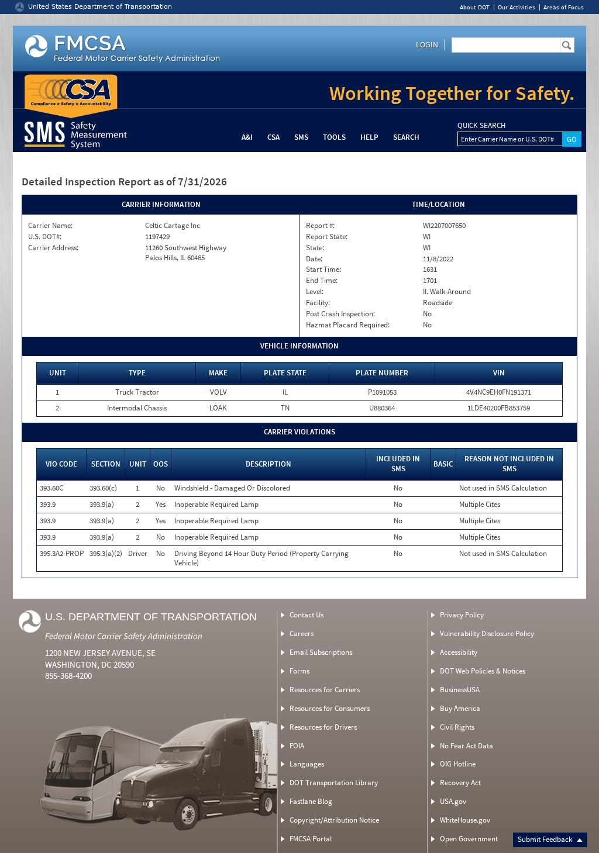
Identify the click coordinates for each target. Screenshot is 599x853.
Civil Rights (457, 727)
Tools (334, 137)
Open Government (469, 839)
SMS (301, 137)
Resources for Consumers (330, 708)
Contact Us (306, 615)
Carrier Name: (50, 225)
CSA (273, 137)
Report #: (320, 225)
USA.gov (453, 801)
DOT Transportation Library (334, 783)
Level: (314, 291)
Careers (302, 633)
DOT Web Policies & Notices (482, 671)
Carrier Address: (53, 248)
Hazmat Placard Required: (348, 325)
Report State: (326, 236)
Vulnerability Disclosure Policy (487, 633)
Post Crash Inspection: (340, 314)
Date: (314, 259)
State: (315, 248)
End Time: (322, 280)
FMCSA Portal (311, 839)
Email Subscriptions (321, 652)
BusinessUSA (460, 690)
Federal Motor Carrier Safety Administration (123, 635)
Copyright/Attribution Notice (334, 820)
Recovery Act (460, 783)
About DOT (475, 7)
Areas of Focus (563, 7)
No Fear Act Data (466, 746)
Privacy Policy (462, 615)
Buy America (460, 708)
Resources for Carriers (325, 690)
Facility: (318, 303)
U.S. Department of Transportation (151, 617)
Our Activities (516, 7)
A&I (247, 137)
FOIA (297, 746)
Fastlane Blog (311, 801)
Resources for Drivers (323, 727)
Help (369, 137)
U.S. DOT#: (44, 236)
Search (406, 137)
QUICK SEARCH (481, 125)
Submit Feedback (546, 839)
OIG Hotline (458, 764)
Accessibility (458, 652)
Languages (307, 764)
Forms (299, 671)
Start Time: (323, 269)
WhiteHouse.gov (465, 820)
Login (427, 44)
